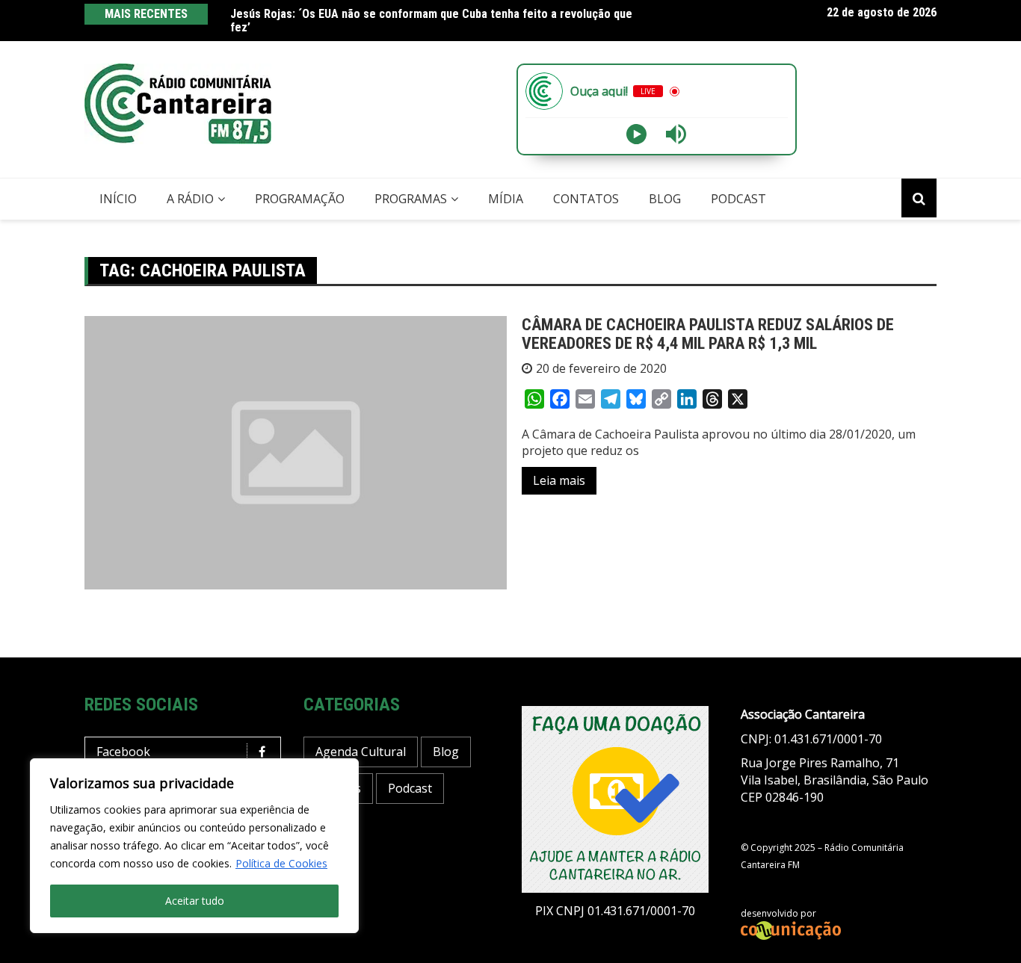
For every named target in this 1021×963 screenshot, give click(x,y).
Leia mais (559, 480)
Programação (300, 199)
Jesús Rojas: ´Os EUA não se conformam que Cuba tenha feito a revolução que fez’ (431, 20)
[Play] (636, 134)
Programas (410, 199)
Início (118, 199)
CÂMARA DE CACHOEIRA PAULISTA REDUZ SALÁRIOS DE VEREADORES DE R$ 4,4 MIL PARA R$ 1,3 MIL (708, 333)
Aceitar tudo (194, 901)
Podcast (738, 199)
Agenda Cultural (360, 751)
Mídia (505, 199)
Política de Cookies (281, 863)
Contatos (586, 199)
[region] (194, 845)
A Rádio (190, 199)
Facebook (123, 751)
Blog (665, 199)
